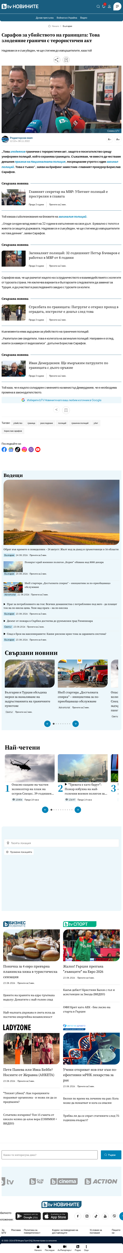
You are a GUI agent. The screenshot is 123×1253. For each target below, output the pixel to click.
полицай (62, 423)
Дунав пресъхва (44, 17)
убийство (17, 423)
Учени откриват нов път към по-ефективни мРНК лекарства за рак (90, 1074)
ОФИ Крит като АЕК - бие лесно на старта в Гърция (86, 1009)
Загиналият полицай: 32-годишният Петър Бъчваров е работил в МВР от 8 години (74, 255)
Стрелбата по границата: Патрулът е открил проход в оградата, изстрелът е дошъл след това (73, 309)
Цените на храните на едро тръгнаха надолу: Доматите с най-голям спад (29, 997)
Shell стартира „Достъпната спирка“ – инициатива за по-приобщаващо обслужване (68, 585)
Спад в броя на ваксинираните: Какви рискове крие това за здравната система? (56, 634)
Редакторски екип (21, 137)
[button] (47, 724)
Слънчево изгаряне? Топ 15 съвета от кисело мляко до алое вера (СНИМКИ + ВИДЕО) (30, 1119)
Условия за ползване (96, 1231)
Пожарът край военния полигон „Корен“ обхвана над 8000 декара (64, 562)
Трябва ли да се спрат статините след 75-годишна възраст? (91, 1118)
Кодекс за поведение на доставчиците (65, 1231)
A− (109, 139)
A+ (118, 139)
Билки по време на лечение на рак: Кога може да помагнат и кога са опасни (91, 1100)
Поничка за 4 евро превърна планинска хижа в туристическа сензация (30, 971)
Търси (111, 1154)
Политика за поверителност (32, 1231)
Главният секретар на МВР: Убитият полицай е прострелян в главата (68, 194)
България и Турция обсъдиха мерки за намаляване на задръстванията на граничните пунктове (27, 699)
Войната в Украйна (67, 17)
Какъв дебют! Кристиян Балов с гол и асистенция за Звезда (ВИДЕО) (89, 992)
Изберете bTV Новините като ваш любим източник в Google (64, 400)
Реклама (16, 1230)
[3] (103, 7)
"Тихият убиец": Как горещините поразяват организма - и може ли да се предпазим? (30, 1097)
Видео (83, 17)
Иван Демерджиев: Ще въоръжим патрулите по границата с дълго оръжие (68, 365)
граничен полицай (79, 423)
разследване (46, 423)
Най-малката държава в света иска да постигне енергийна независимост (29, 1014)
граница (31, 423)
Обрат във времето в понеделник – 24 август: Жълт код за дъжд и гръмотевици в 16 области (61, 549)
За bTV (4, 1231)
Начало (55, 26)
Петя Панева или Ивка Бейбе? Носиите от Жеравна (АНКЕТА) (28, 1072)
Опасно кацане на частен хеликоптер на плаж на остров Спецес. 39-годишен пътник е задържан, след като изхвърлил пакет (31, 789)
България (67, 26)
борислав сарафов (13, 431)
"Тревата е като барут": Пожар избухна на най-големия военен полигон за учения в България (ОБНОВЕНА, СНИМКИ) (85, 789)
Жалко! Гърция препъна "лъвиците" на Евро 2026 (83, 969)
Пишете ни (116, 1231)
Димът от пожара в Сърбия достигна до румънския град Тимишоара (50, 621)
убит (96, 423)
